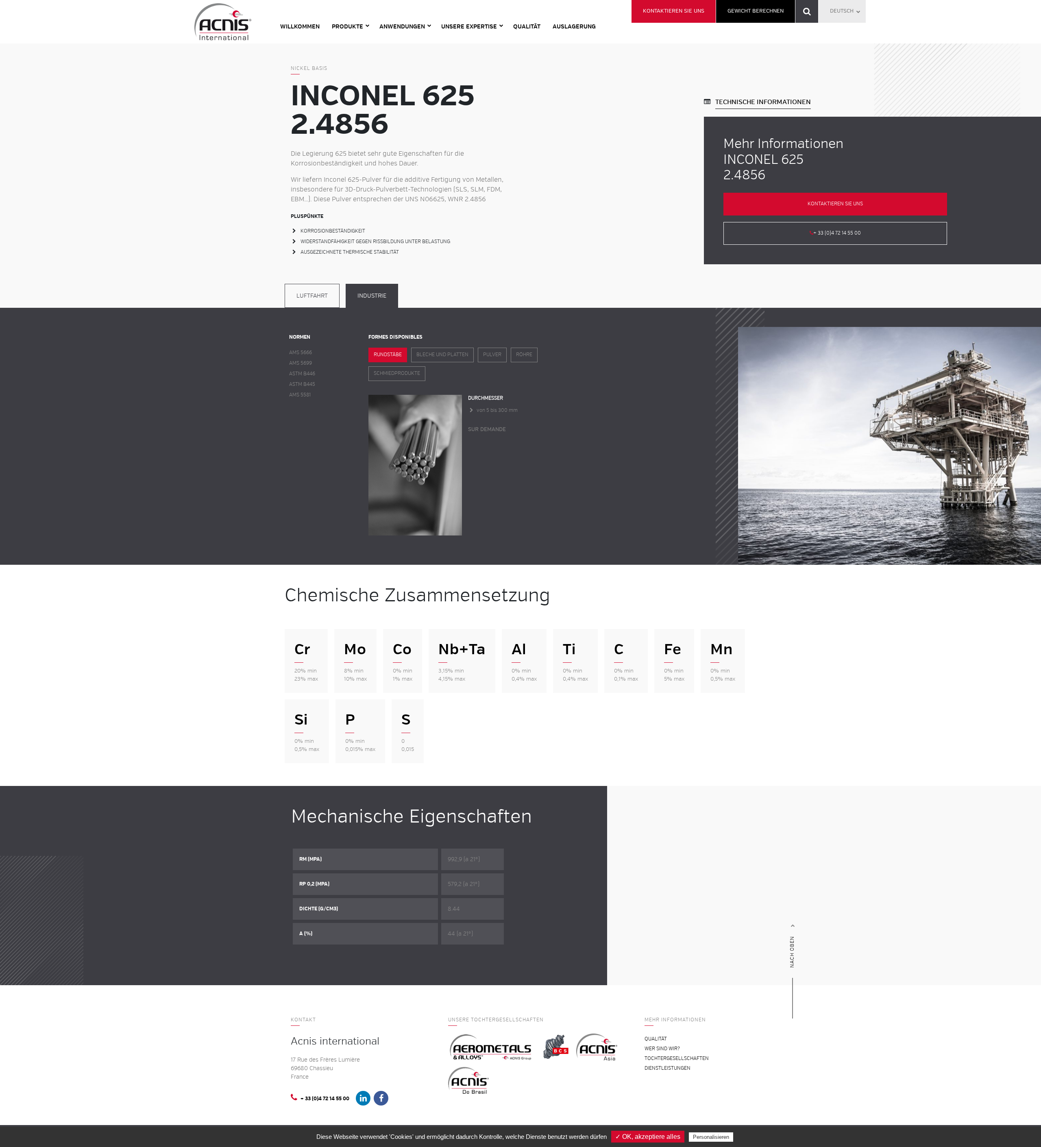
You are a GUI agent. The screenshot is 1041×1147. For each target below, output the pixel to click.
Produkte (347, 26)
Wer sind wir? (662, 1049)
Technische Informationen (763, 102)
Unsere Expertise (469, 26)
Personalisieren (711, 1137)
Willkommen (300, 26)
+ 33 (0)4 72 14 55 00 (837, 233)
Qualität (526, 26)
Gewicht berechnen (755, 11)
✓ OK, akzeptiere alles (647, 1136)
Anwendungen (402, 26)
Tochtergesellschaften (677, 1059)
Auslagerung (574, 26)
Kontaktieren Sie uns (673, 11)
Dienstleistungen (667, 1068)
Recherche (807, 11)
